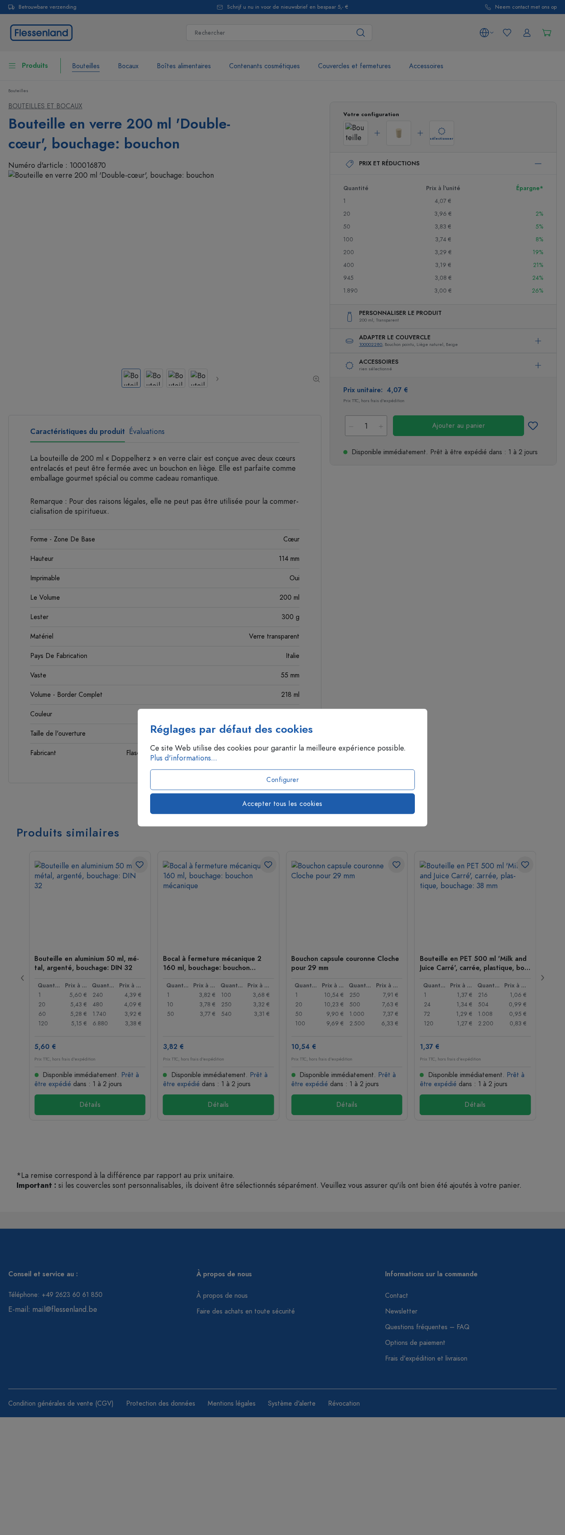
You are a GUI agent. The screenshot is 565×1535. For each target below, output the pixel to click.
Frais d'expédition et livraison (426, 1358)
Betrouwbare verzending (48, 7)
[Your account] (527, 32)
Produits (35, 65)
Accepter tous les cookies (282, 803)
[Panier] (547, 32)
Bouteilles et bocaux (45, 106)
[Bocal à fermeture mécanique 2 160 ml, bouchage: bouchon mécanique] (218, 902)
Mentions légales (232, 1403)
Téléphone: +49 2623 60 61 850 (55, 1294)
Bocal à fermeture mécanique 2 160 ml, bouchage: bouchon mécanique (212, 963)
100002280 (370, 344)
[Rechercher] (361, 32)
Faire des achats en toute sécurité (245, 1311)
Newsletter (401, 1311)
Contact (396, 1295)
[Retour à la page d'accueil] (41, 31)
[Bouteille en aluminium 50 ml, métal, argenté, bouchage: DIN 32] (90, 902)
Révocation (344, 1403)
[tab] (77, 434)
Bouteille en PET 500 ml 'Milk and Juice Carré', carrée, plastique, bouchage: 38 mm (475, 963)
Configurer (282, 779)
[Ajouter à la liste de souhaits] (532, 425)
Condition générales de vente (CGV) (61, 1403)
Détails (90, 1104)
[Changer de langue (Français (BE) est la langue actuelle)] (486, 32)
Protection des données (160, 1403)
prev (23, 978)
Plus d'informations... (183, 758)
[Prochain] (216, 378)
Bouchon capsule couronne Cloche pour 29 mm (345, 963)
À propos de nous (222, 1295)
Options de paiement (415, 1342)
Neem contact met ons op (526, 7)
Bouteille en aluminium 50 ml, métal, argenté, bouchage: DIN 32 (86, 963)
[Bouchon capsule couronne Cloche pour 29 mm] (346, 902)
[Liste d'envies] (507, 32)
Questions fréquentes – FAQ (427, 1327)
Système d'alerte (292, 1403)
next (542, 978)
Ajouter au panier (458, 425)
